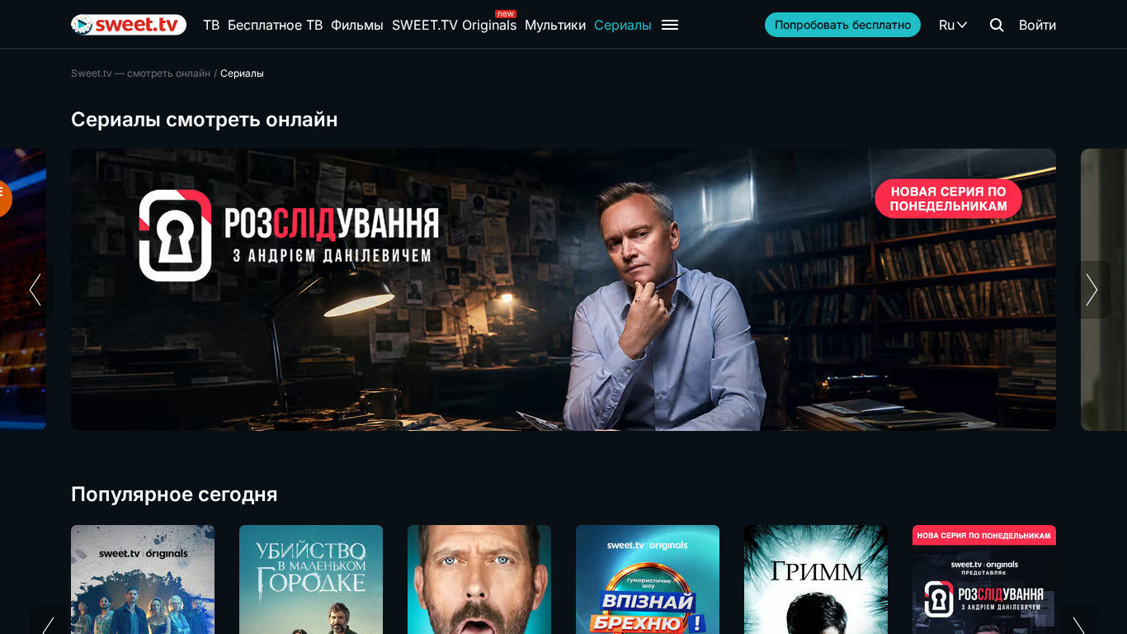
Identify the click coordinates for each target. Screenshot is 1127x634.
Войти (1037, 25)
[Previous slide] (35, 290)
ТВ (211, 25)
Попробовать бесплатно (843, 24)
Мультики (555, 25)
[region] (563, 290)
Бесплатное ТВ (275, 25)
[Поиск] (997, 25)
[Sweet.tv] (128, 24)
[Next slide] (1091, 290)
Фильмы (357, 25)
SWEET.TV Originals (454, 25)
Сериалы (623, 25)
